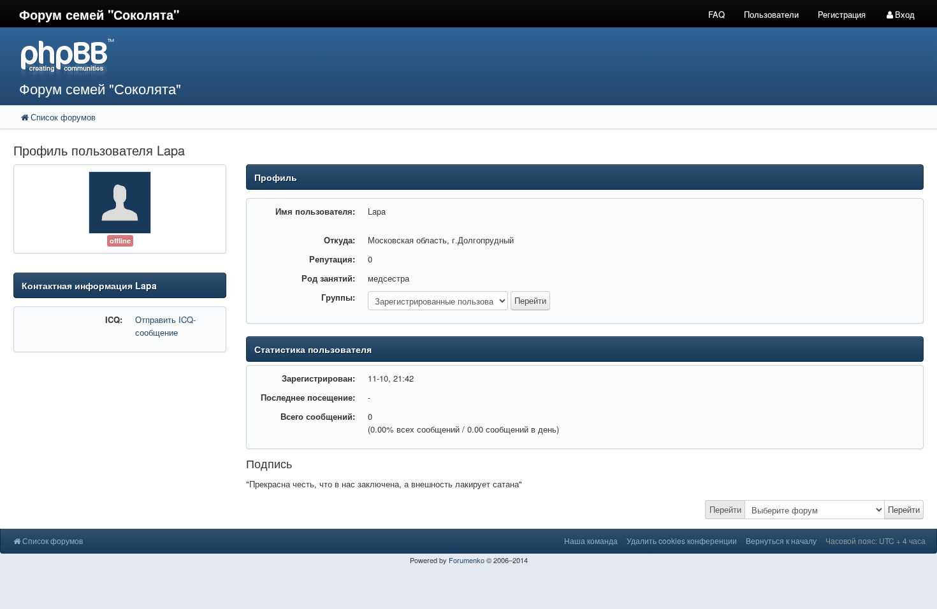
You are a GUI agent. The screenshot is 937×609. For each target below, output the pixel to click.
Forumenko (466, 560)
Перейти (725, 509)
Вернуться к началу (781, 540)
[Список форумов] (350, 57)
